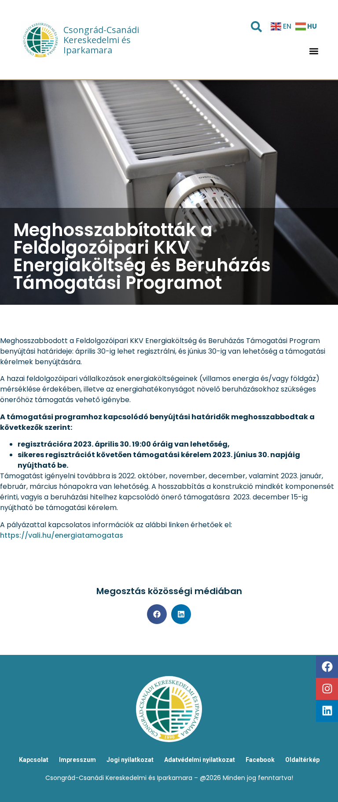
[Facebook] (327, 667)
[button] (314, 51)
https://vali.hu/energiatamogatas (61, 535)
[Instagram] (327, 689)
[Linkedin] (327, 711)
